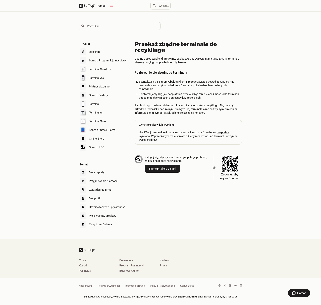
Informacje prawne (135, 285)
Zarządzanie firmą (100, 189)
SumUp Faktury (98, 95)
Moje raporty (96, 172)
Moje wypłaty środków (102, 215)
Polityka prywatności (109, 285)
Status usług (187, 285)
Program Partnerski (131, 265)
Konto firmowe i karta (102, 130)
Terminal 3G (96, 77)
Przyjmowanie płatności (103, 181)
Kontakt (83, 265)
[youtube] (235, 286)
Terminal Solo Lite (100, 69)
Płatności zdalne (99, 86)
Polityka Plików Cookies (162, 285)
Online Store (96, 138)
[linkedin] (240, 286)
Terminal (94, 104)
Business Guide (129, 270)
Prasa (163, 265)
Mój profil (94, 198)
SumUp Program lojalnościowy (108, 60)
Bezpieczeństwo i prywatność (107, 207)
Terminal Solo (97, 121)
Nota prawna (85, 285)
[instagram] (230, 286)
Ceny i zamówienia (100, 224)
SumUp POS (96, 147)
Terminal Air (96, 112)
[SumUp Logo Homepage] (88, 5)
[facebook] (219, 286)
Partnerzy (85, 270)
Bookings (94, 51)
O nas (82, 260)
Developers (126, 260)
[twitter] (224, 286)
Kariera (164, 260)
